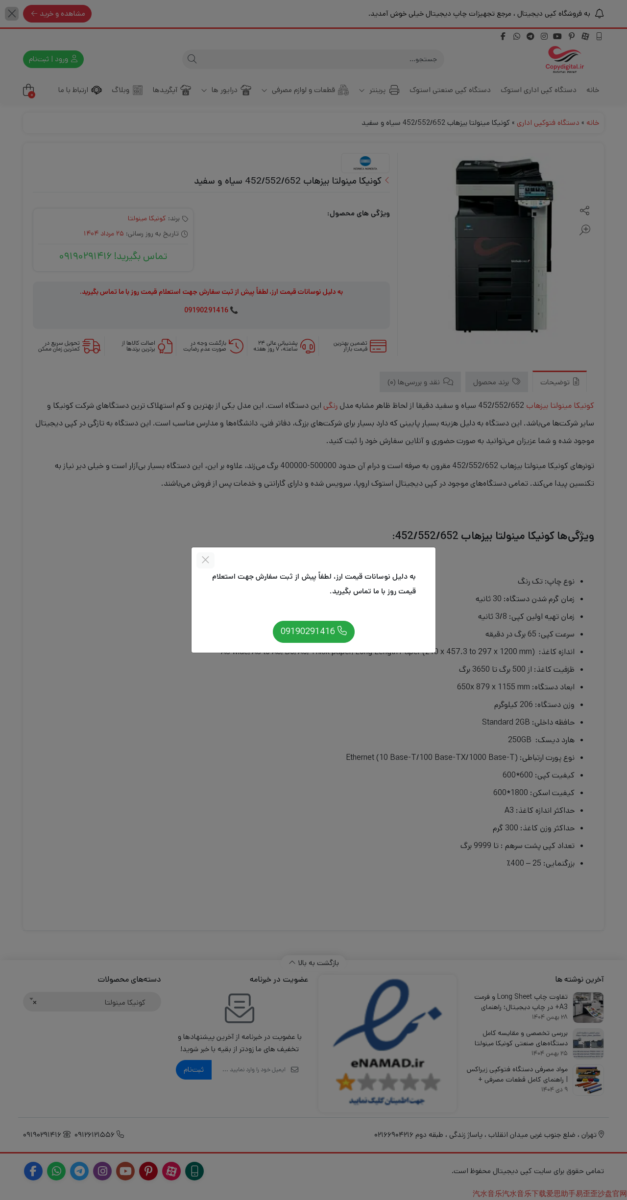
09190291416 (309, 631)
